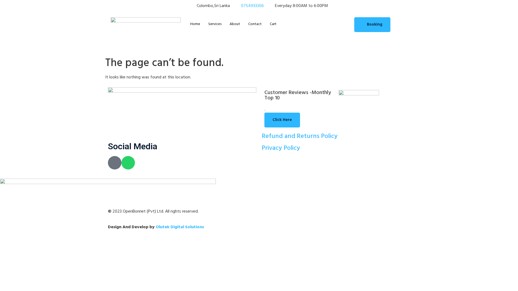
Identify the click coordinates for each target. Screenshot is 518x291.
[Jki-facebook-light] (114, 162)
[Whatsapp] (128, 162)
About (235, 24)
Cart (273, 24)
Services (214, 24)
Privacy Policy (281, 148)
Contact (255, 24)
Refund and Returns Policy (300, 136)
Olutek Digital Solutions (180, 227)
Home (195, 24)
